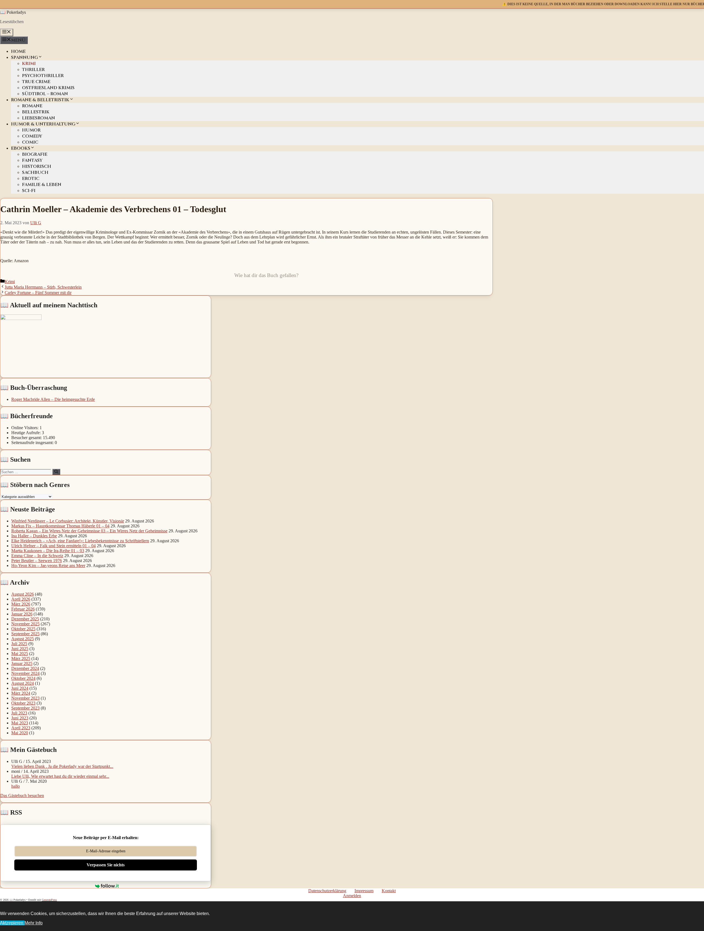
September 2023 (25, 708)
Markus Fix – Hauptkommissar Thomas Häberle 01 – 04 (60, 526)
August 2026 (22, 594)
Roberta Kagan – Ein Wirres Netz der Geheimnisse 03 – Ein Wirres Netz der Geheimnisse (89, 531)
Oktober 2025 (23, 628)
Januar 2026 (21, 614)
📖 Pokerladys (13, 12)
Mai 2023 (19, 723)
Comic (30, 142)
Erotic (30, 179)
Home (18, 51)
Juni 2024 (19, 688)
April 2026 (20, 599)
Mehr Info (33, 923)
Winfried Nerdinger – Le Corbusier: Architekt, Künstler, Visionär (67, 521)
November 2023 (25, 698)
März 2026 (20, 604)
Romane (32, 106)
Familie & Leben (41, 185)
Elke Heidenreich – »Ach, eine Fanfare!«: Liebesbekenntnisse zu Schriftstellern (80, 540)
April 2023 (20, 727)
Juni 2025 (19, 648)
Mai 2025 (19, 653)
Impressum (363, 890)
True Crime (36, 82)
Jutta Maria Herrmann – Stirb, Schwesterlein (43, 287)
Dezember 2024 (25, 668)
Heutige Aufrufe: (26, 432)
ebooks (20, 148)
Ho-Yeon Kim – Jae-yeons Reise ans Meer (48, 565)
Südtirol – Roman (45, 94)
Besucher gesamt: (27, 437)
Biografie (34, 154)
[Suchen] (56, 472)
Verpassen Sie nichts (106, 864)
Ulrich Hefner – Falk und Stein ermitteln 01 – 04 (53, 545)
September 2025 (25, 633)
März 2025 (20, 658)
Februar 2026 (23, 609)
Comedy (32, 136)
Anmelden (352, 895)
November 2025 (25, 623)
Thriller (33, 70)
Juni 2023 (19, 718)
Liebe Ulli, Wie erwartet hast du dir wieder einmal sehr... (60, 776)
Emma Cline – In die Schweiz (37, 555)
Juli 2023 (19, 713)
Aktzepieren (12, 923)
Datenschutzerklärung (327, 890)
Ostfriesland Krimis (48, 88)
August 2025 (22, 638)
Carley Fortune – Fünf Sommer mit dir (38, 292)
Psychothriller (43, 76)
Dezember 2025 (25, 619)
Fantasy (32, 160)
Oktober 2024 (23, 678)
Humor (31, 130)
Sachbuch (35, 172)
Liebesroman (38, 118)
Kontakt (389, 890)
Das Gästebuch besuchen (22, 795)
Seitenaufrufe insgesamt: (33, 442)
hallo (15, 786)
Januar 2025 (21, 663)
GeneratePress (49, 899)
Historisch (36, 166)
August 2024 (22, 683)
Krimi (29, 64)
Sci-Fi (28, 191)
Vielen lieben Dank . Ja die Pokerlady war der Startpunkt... (62, 766)
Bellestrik (36, 112)
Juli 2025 (19, 643)
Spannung (24, 57)
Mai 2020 (19, 732)
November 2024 (25, 673)
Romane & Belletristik (40, 100)
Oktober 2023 (23, 703)
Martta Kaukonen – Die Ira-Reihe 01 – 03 (47, 550)
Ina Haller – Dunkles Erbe (34, 535)
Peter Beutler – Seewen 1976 (36, 560)
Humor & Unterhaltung (43, 124)
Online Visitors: (25, 427)
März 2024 (20, 693)
